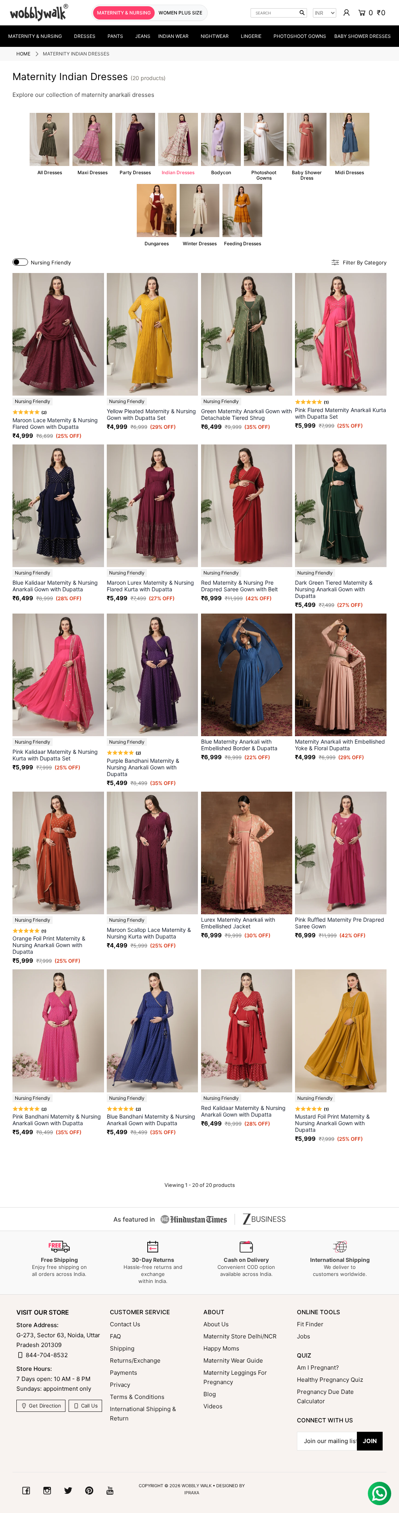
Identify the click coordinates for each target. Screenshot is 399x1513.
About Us (216, 1324)
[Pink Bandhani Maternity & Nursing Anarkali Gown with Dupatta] (58, 1030)
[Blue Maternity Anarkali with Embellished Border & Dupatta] (247, 675)
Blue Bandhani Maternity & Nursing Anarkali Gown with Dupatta (151, 1119)
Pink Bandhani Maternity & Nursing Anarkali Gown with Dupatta (56, 1119)
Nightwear (215, 36)
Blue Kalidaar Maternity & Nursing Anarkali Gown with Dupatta (55, 585)
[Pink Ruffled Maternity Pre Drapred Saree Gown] (341, 853)
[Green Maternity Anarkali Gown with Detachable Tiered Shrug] (247, 334)
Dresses (84, 36)
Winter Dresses (199, 215)
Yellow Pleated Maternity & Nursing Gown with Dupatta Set (151, 414)
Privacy (120, 1384)
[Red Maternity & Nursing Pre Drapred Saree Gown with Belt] (247, 505)
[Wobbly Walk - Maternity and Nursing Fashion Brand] (39, 12)
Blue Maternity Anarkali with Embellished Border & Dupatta (239, 744)
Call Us (88, 1405)
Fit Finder (310, 1324)
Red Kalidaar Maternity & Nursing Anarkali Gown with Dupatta (243, 1111)
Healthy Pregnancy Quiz (330, 1379)
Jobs (303, 1336)
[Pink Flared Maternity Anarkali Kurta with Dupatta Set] (341, 334)
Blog (209, 1394)
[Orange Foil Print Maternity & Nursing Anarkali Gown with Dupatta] (58, 853)
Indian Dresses (178, 144)
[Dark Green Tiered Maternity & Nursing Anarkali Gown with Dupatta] (341, 505)
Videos (212, 1406)
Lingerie (251, 36)
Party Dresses (135, 144)
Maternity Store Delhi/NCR (240, 1336)
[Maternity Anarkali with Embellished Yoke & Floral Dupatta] (341, 675)
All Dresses (49, 144)
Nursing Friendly (51, 262)
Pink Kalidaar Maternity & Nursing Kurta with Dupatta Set (55, 755)
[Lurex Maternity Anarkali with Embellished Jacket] (247, 853)
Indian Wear (173, 36)
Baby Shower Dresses (362, 36)
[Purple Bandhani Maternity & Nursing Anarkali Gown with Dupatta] (152, 675)
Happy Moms (221, 1348)
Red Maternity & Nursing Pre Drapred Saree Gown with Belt (239, 585)
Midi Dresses (349, 144)
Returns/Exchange (135, 1360)
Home (23, 54)
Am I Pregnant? (318, 1367)
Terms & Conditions (137, 1397)
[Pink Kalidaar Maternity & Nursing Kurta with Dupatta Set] (58, 675)
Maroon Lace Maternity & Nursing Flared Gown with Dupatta (55, 423)
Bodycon (221, 144)
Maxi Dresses (92, 144)
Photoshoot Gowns (300, 36)
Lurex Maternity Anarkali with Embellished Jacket (238, 923)
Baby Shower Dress (307, 147)
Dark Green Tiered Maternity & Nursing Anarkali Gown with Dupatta (334, 589)
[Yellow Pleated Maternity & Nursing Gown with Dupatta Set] (152, 334)
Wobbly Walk (197, 1485)
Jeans (142, 36)
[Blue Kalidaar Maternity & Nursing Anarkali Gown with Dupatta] (58, 505)
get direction (44, 1405)
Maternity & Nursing (35, 36)
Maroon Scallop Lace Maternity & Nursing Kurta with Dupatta (149, 933)
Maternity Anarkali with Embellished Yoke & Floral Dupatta (340, 744)
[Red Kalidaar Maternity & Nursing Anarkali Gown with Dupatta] (247, 1030)
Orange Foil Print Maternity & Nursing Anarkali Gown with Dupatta (48, 945)
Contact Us (125, 1324)
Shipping (122, 1348)
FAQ (115, 1336)
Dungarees (157, 215)
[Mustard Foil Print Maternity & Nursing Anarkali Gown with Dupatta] (341, 1030)
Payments (123, 1372)
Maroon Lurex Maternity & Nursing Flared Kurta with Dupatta (150, 585)
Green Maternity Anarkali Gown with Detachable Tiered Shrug (246, 414)
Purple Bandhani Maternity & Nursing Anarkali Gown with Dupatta (143, 767)
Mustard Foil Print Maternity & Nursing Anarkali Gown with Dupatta (332, 1123)
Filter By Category (365, 263)
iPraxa (191, 1492)
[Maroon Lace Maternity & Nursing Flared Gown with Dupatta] (58, 334)
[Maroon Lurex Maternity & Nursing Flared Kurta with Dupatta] (152, 505)
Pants (115, 36)
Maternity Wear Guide (233, 1360)
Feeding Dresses (242, 215)
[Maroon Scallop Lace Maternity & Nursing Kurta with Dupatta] (152, 853)
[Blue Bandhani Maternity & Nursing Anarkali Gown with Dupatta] (152, 1030)
